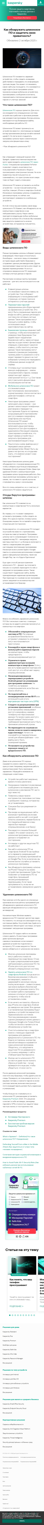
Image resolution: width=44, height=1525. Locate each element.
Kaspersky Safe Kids (9, 1349)
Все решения (7, 1363)
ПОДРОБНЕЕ (16, 1306)
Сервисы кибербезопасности (13, 1424)
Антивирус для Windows (11, 1388)
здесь (21, 1518)
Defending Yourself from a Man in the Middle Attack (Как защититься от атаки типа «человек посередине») (20, 1146)
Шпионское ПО (9, 110)
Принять (22, 1521)
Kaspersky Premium (10, 1099)
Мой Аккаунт (41, 4)
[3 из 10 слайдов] (15, 1315)
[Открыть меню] (3, 3)
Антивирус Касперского (19, 1117)
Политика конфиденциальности (11, 1457)
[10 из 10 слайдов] (34, 1315)
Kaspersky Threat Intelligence (12, 1438)
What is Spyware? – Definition (15, 1136)
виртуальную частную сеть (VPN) (23, 701)
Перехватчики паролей (18, 305)
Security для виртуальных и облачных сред (17, 1442)
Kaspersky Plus (8, 1336)
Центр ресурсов (7, 1485)
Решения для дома (11, 1327)
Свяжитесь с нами (7, 1468)
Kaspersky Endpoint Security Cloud (14, 1408)
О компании (6, 1472)
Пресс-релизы (6, 1490)
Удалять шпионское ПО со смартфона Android (20, 973)
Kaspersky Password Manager (13, 1358)
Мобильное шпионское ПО (20, 386)
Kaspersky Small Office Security (13, 1404)
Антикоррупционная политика (28, 1457)
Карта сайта (6, 1494)
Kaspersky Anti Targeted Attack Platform (16, 1429)
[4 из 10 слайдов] (18, 1315)
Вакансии (5, 1499)
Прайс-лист (6, 1503)
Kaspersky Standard (9, 1332)
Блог (4, 1481)
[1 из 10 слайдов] (9, 1315)
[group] (22, 1283)
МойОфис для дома (9, 1345)
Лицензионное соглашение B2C (11, 1461)
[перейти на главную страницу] (15, 3)
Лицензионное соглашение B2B (28, 1461)
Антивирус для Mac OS (11, 1379)
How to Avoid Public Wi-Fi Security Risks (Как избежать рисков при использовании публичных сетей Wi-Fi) (21, 1165)
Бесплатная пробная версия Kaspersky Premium (21, 1124)
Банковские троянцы (17, 330)
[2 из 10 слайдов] (12, 1315)
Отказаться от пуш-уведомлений (11, 1508)
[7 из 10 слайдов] (26, 1315)
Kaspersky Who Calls (10, 1354)
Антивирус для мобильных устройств (16, 1383)
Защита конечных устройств (13, 1433)
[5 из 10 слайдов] (20, 1315)
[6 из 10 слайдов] (23, 1315)
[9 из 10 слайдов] (31, 1315)
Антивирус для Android (11, 1374)
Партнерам (5, 1477)
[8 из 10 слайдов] (28, 1315)
